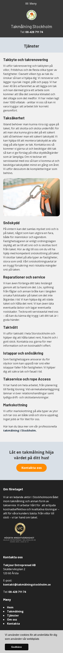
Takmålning (15, 611)
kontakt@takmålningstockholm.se (27, 584)
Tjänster (13, 615)
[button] (40, 639)
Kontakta (13, 623)
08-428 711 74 (34, 32)
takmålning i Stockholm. (19, 430)
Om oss (12, 619)
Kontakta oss (31, 468)
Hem (10, 607)
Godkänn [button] (16, 647)
